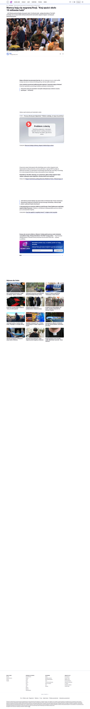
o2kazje (23, 2)
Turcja (27, 679)
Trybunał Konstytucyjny (49, 682)
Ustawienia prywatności (64, 698)
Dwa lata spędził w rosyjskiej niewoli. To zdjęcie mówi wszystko (41, 212)
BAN (10, 53)
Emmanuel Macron (68, 680)
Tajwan (27, 684)
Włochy (27, 682)
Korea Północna (28, 676)
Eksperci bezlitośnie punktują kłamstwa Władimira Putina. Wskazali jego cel (44, 178)
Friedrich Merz (67, 686)
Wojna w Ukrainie (48, 683)
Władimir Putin (67, 679)
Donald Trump (67, 678)
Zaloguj (78, 2)
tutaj (29, 706)
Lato (46, 684)
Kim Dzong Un (67, 676)
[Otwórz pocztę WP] (70, 2)
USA (26, 686)
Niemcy (27, 687)
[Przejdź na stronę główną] (8, 3)
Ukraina (27, 678)
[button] (73, 2)
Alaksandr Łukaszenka (68, 682)
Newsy (46, 676)
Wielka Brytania (28, 690)
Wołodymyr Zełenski (68, 684)
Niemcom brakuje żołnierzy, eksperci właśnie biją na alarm (39, 145)
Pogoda (40, 2)
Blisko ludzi (17, 2)
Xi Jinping (66, 683)
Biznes (45, 2)
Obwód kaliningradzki (48, 679)
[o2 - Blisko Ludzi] (12, 2)
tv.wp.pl (7, 679)
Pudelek (7, 680)
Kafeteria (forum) (9, 678)
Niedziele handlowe (48, 678)
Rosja (27, 680)
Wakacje (46, 686)
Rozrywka (34, 2)
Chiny (46, 680)
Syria (26, 683)
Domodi (7, 676)
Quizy (28, 2)
